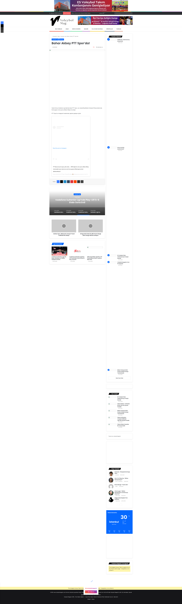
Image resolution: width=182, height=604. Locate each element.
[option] (77, 201)
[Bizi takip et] (91, 585)
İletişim (89, 599)
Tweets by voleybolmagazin (114, 436)
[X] (61, 181)
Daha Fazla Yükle (119, 378)
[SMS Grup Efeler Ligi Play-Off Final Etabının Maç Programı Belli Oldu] (95, 251)
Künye (93, 599)
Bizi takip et (91, 591)
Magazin (86, 28)
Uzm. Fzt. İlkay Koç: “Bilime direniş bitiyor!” (121, 479)
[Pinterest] (71, 181)
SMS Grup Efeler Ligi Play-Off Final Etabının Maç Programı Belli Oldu (94, 258)
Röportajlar (109, 28)
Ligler (67, 28)
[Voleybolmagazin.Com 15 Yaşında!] (112, 314)
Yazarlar (118, 28)
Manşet (61, 39)
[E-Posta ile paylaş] (78, 181)
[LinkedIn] (65, 181)
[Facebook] (58, 181)
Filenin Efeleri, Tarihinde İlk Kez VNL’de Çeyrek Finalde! (123, 405)
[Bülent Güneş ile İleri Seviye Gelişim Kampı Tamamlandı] (112, 372)
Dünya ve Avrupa (76, 28)
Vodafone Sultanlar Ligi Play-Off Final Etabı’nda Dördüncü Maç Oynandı (77, 258)
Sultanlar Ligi (63, 36)
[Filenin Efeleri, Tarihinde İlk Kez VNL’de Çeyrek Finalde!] (112, 405)
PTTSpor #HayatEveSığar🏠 (67, 174)
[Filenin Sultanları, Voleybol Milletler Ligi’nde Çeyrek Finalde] (112, 419)
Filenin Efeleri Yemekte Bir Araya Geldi (123, 425)
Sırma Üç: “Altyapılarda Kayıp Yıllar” (122, 472)
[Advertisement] (119, 452)
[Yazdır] (82, 181)
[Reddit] (75, 181)
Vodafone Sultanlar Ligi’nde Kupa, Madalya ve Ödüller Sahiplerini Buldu (59, 258)
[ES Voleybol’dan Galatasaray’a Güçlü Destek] (112, 257)
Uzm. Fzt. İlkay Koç (118, 481)
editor (116, 486)
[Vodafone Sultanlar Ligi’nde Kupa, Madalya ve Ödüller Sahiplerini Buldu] (59, 251)
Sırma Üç (117, 474)
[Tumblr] (68, 181)
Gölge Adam (117, 500)
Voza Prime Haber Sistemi (91, 596)
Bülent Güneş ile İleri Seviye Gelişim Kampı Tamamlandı (122, 371)
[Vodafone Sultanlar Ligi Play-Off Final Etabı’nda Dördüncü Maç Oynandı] (77, 251)
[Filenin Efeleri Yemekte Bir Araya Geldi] (112, 426)
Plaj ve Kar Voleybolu (97, 28)
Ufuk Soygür (117, 495)
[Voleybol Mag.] (62, 21)
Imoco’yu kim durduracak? (120, 148)
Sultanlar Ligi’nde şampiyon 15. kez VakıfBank (77, 201)
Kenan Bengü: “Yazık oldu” (121, 484)
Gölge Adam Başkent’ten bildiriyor (121, 498)
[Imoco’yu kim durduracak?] (112, 200)
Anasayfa (54, 36)
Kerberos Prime (101, 596)
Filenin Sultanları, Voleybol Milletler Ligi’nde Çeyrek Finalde (84, 13)
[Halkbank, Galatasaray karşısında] (112, 92)
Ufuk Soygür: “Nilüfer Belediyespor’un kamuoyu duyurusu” (121, 492)
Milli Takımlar (58, 28)
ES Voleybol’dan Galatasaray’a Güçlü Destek (122, 257)
